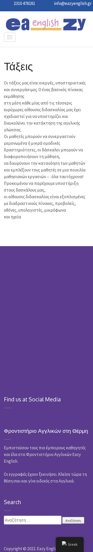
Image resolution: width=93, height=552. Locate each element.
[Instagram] (12, 415)
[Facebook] (5, 415)
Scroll (84, 541)
